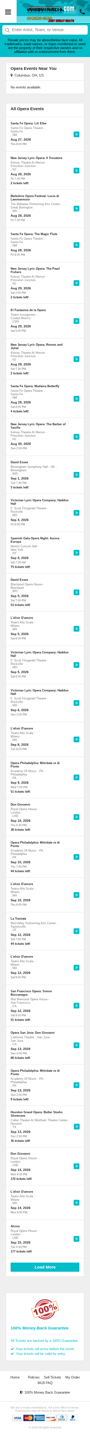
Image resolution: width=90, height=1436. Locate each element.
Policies (34, 1377)
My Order (72, 1377)
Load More (45, 1267)
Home (15, 1377)
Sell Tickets (52, 1377)
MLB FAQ (45, 1383)
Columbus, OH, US (28, 75)
